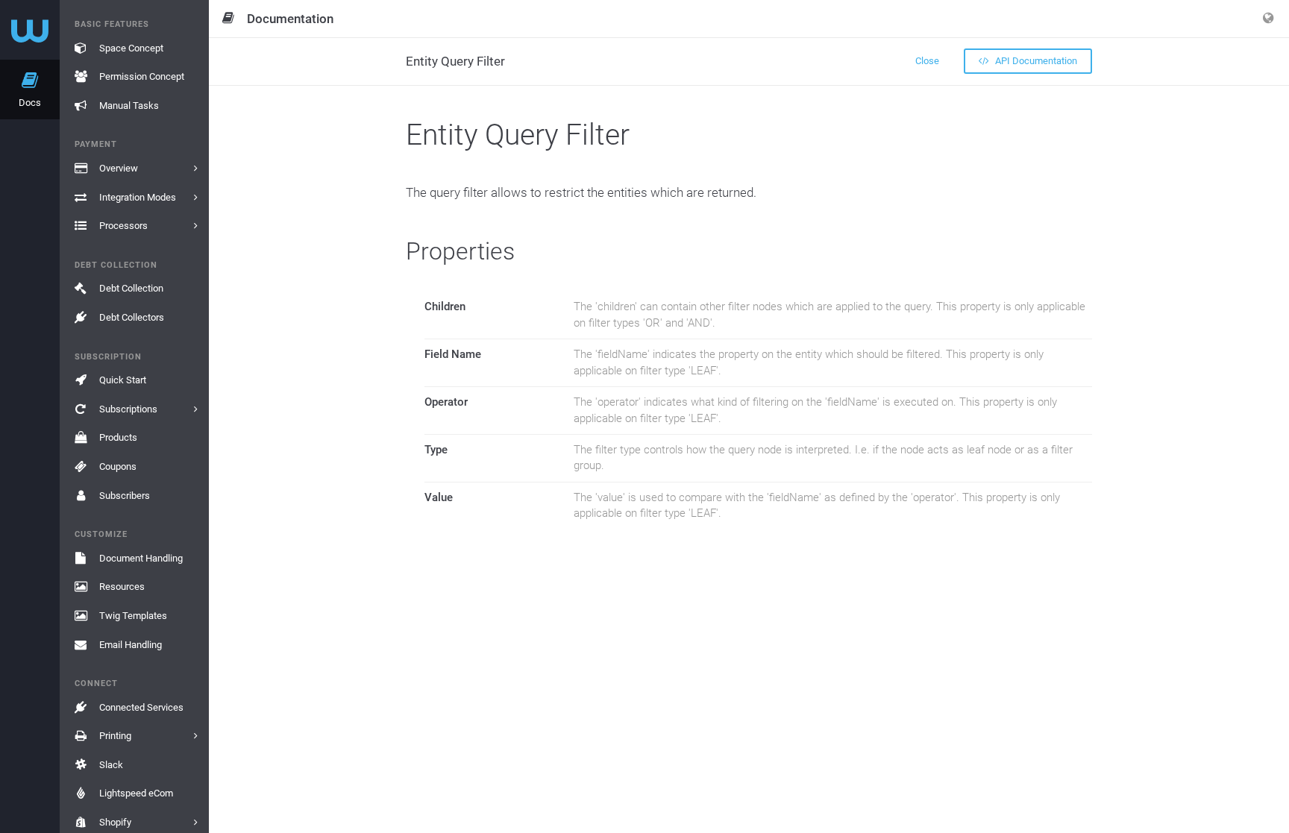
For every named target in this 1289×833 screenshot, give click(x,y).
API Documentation (1035, 60)
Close (927, 60)
